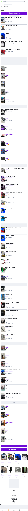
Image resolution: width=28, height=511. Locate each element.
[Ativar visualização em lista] (25, 10)
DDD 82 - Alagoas (6, 6)
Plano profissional (14, 495)
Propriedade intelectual (14, 499)
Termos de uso (14, 497)
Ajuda (14, 490)
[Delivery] (2, 13)
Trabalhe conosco (14, 501)
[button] (14, 1)
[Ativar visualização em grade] (26, 10)
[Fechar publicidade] (0, 504)
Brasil (1, 6)
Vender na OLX (14, 494)
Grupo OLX (14, 502)
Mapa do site (14, 500)
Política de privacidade (14, 498)
